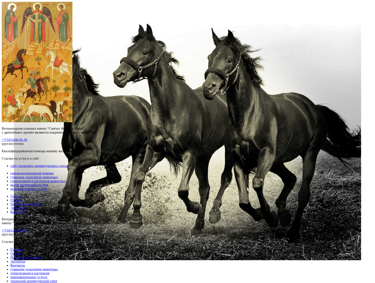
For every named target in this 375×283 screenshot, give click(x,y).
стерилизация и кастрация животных (38, 181)
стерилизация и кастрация (29, 273)
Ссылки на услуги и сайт (20, 242)
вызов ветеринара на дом (29, 185)
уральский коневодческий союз (33, 281)
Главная (16, 196)
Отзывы (16, 200)
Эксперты (17, 208)
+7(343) (14, 140)
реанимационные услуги (28, 189)
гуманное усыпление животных (34, 177)
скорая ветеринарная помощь (32, 173)
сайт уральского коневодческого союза (39, 166)
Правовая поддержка (25, 204)
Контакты (17, 212)
